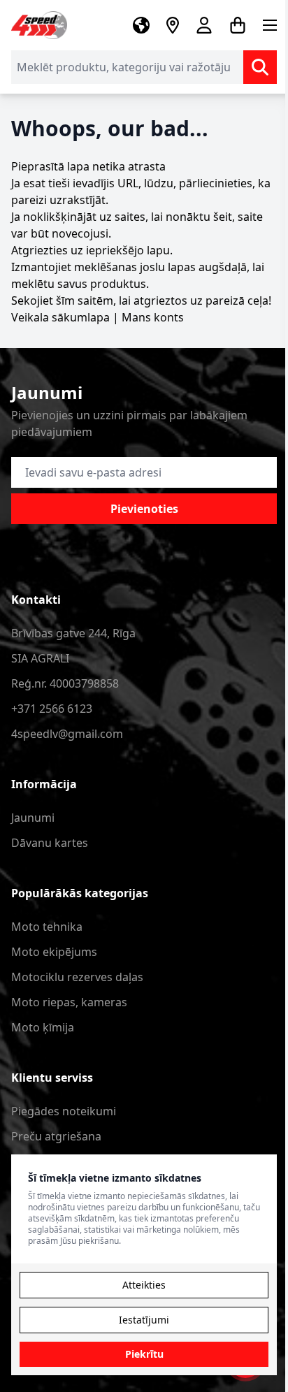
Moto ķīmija (42, 1027)
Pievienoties (144, 508)
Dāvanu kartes (49, 842)
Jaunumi (33, 817)
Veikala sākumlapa (60, 317)
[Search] (260, 67)
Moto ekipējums (54, 951)
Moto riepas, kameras (69, 1002)
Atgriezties (39, 250)
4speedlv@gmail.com (67, 733)
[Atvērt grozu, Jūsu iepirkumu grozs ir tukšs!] (237, 25)
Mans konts (153, 317)
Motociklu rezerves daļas (77, 977)
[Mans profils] (204, 25)
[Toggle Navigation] (270, 25)
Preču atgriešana (56, 1136)
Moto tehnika (46, 926)
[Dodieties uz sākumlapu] (39, 25)
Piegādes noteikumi (63, 1111)
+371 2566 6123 (51, 708)
